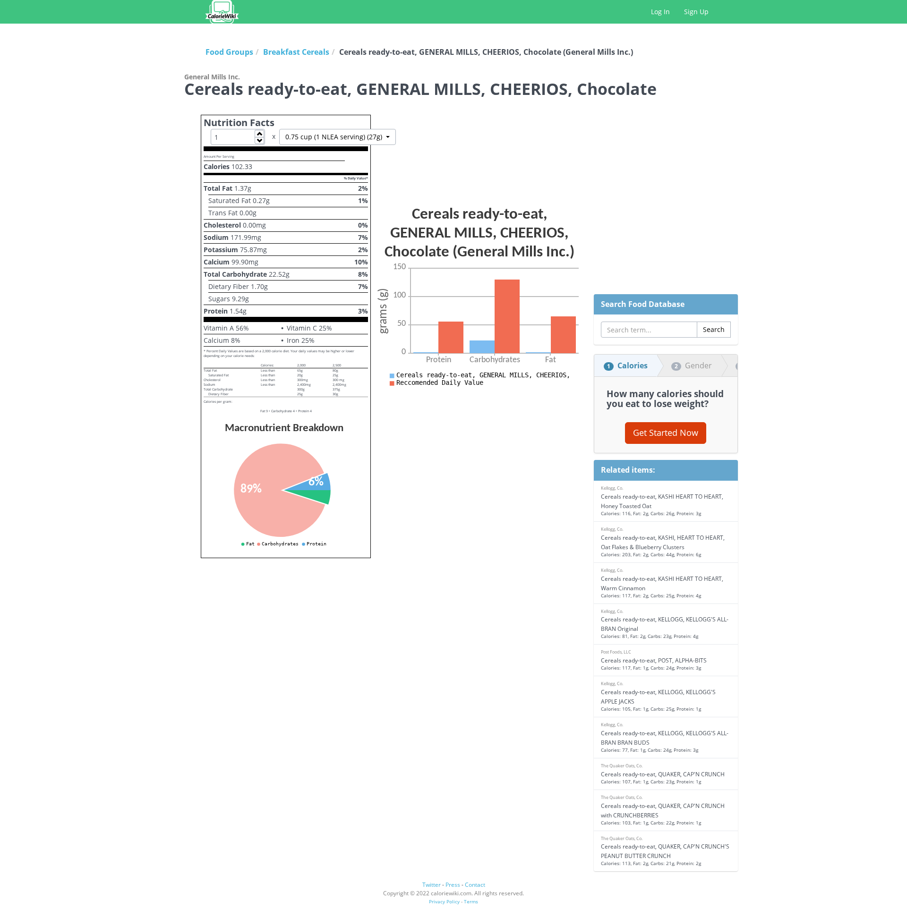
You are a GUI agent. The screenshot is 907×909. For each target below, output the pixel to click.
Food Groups (229, 52)
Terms (471, 901)
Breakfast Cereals (296, 52)
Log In (660, 11)
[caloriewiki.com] (222, 12)
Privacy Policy (444, 901)
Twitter (431, 885)
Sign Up (696, 11)
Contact (475, 885)
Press (452, 885)
